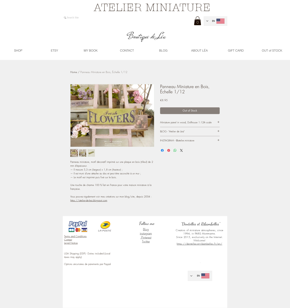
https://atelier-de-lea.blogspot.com (88, 200)
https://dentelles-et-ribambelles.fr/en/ (199, 244)
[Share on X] (181, 150)
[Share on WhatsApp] (175, 150)
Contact (68, 239)
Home (73, 72)
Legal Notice (71, 243)
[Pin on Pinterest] (169, 150)
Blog (146, 229)
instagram (146, 233)
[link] (197, 20)
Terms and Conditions (75, 236)
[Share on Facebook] (162, 150)
